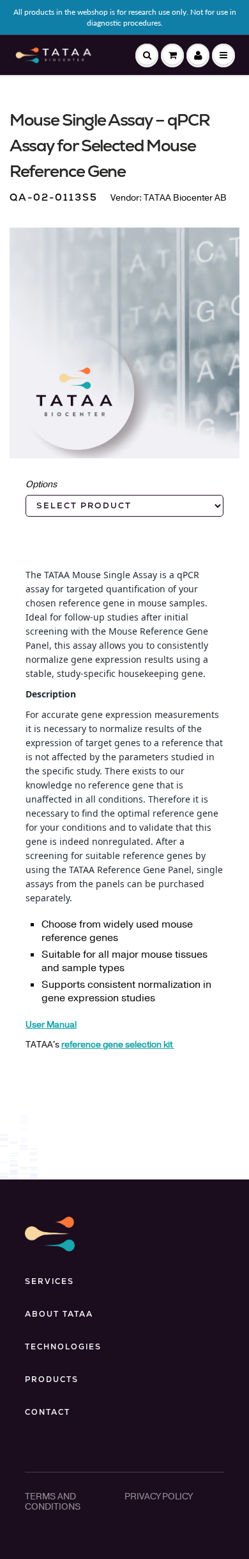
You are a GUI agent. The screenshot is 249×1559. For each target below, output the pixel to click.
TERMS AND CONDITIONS (52, 1501)
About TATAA (59, 1314)
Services (49, 1281)
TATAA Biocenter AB (185, 198)
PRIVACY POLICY (158, 1496)
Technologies (63, 1347)
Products (52, 1379)
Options (41, 484)
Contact (47, 1412)
